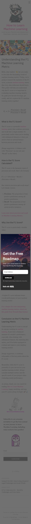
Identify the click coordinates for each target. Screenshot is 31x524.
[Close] (28, 236)
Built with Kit (8, 286)
